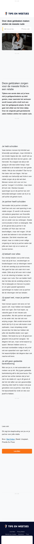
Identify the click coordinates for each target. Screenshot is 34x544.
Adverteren (21, 534)
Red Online (10, 439)
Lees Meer (17, 451)
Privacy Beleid (21, 531)
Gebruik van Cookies (10, 534)
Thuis (27, 534)
